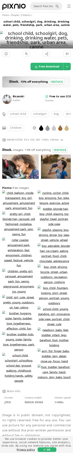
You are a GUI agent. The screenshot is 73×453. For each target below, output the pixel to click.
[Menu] (69, 6)
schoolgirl (40, 114)
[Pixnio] (14, 7)
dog (56, 114)
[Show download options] (67, 66)
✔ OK (47, 449)
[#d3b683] (66, 128)
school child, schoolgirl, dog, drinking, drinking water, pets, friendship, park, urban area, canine (36, 23)
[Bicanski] (6, 102)
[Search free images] (58, 6)
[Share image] (46, 54)
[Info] (6, 54)
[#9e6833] (60, 128)
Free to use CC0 (60, 96)
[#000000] (41, 128)
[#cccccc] (53, 128)
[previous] (4, 35)
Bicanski (18, 96)
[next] (69, 35)
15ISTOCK (59, 150)
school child (18, 114)
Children (16, 127)
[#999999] (47, 128)
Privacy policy (26, 449)
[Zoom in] (26, 54)
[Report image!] (67, 54)
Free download (49, 66)
